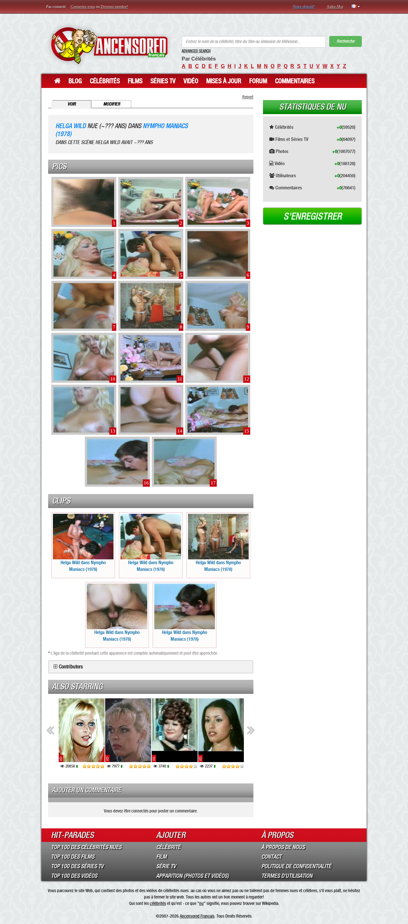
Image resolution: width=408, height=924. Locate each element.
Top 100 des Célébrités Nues (86, 847)
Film (161, 856)
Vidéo (191, 81)
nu (201, 903)
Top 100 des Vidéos (74, 875)
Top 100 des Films (72, 856)
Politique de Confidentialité (296, 866)
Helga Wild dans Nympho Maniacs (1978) (83, 566)
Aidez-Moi (335, 6)
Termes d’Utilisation (286, 875)
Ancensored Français (197, 916)
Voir (72, 104)
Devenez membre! (114, 6)
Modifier (111, 104)
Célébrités (105, 81)
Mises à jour (223, 81)
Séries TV (163, 81)
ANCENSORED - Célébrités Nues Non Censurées (109, 45)
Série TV (166, 866)
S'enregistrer (312, 216)
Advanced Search (196, 51)
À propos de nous (283, 847)
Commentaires (295, 81)
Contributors (71, 667)
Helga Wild (70, 126)
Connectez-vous (83, 6)
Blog (75, 81)
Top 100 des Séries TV (77, 866)
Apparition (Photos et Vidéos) (192, 875)
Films (135, 81)
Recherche (345, 41)
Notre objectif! (304, 6)
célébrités (158, 903)
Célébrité (168, 847)
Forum (258, 81)
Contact (271, 856)
